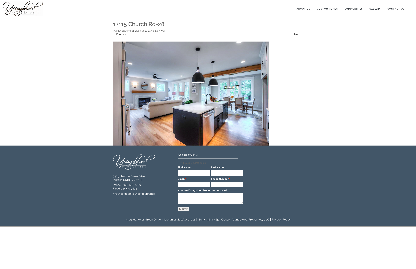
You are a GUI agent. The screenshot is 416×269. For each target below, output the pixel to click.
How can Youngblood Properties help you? (203, 190)
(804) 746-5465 (131, 185)
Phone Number (220, 179)
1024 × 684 (151, 30)
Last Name (218, 167)
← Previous (119, 34)
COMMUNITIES (353, 9)
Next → (298, 34)
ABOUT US (303, 9)
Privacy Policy (281, 219)
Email (182, 179)
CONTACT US (396, 9)
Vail (163, 30)
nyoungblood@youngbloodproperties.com (138, 193)
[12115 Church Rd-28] (191, 93)
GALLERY (375, 9)
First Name (185, 167)
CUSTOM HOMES (327, 9)
